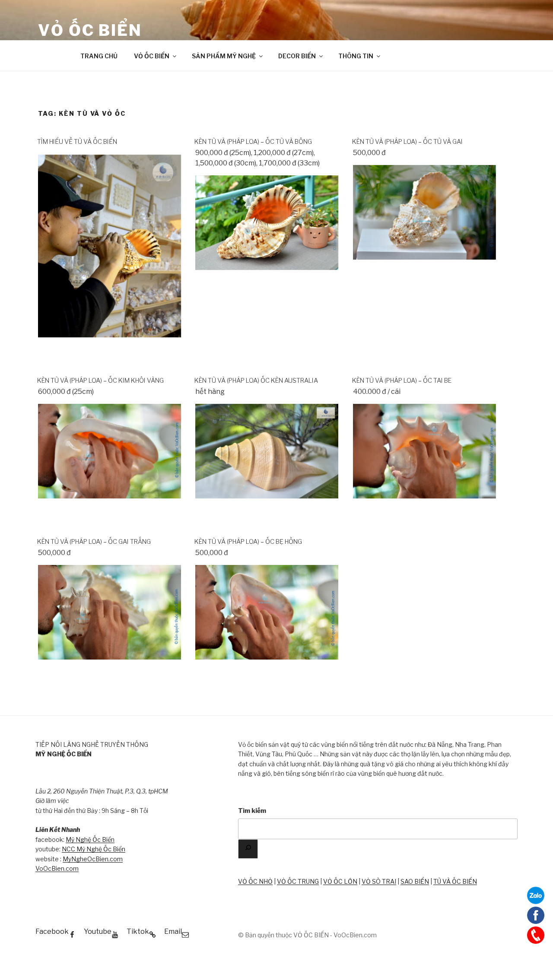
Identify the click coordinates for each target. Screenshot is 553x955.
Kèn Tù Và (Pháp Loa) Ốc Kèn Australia (256, 380)
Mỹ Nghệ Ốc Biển (90, 839)
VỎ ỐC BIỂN (90, 30)
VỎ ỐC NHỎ (255, 881)
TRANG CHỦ (99, 56)
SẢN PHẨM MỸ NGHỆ (224, 56)
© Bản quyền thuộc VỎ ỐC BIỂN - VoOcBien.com (307, 935)
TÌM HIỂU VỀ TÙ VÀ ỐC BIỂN (77, 142)
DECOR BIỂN (297, 56)
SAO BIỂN (414, 881)
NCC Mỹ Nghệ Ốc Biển (93, 849)
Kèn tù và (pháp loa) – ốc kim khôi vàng (100, 380)
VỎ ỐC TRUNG (298, 881)
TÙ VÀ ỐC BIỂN (455, 881)
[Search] (248, 849)
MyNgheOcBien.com (93, 859)
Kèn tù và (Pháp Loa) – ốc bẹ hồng (248, 542)
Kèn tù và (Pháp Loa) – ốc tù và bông (253, 142)
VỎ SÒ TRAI (379, 881)
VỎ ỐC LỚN (340, 881)
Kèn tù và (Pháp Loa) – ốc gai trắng (94, 542)
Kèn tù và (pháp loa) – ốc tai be (401, 380)
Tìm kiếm (252, 810)
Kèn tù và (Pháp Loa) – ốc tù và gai (407, 142)
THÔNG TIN (355, 56)
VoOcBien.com (57, 868)
